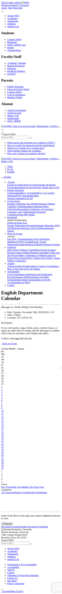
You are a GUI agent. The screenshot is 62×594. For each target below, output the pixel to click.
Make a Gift (13, 115)
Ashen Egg (21, 223)
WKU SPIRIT (14, 121)
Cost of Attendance (16, 94)
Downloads (7, 524)
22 (2, 443)
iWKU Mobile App (16, 45)
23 (2, 446)
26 (2, 454)
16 (2, 427)
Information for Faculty (25, 187)
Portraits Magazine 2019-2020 (26, 228)
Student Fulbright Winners (38, 244)
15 (2, 424)
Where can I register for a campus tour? (26, 148)
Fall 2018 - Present (16, 239)
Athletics (11, 24)
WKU (10, 166)
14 (2, 422)
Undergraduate (14, 193)
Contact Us (12, 578)
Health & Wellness (16, 71)
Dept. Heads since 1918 (47, 187)
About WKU (13, 15)
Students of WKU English (19, 242)
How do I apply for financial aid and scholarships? (31, 145)
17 (2, 430)
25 (2, 452)
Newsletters (20, 244)
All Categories (8, 492)
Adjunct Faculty (29, 185)
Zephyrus (11, 223)
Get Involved (13, 201)
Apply (4, 8)
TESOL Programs (22, 195)
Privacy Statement (15, 583)
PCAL (10, 169)
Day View (6, 487)
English (10, 172)
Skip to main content (11, 2)
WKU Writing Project (37, 258)
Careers (10, 572)
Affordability (13, 271)
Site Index (12, 581)
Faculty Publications (16, 225)
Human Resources (16, 66)
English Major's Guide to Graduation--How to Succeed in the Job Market (33, 267)
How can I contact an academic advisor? (26, 153)
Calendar (55, 244)
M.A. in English (29, 193)
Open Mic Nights (26, 214)
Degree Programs (15, 190)
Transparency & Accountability (22, 564)
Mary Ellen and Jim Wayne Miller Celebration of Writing (33, 254)
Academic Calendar (16, 63)
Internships (27, 206)
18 (2, 433)
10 (2, 411)
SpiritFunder (13, 118)
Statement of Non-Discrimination (23, 575)
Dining (10, 47)
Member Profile (14, 97)
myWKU (11, 74)
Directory (11, 68)
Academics (12, 18)
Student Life (13, 26)
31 (2, 468)
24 (2, 449)
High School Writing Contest (21, 250)
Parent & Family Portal (18, 89)
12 (2, 416)
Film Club (17, 206)
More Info (17, 8)
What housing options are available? (24, 151)
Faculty (11, 182)
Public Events (21, 492)
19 (2, 435)
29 (2, 462)
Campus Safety (14, 39)
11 (2, 414)
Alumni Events (14, 113)
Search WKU (8, 134)
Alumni (10, 263)
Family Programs (15, 86)
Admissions (12, 21)
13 (2, 419)
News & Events (15, 233)
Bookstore (12, 42)
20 (2, 438)
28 (2, 460)
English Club (13, 204)
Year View (39, 487)
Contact (11, 285)
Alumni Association (16, 110)
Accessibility (13, 567)
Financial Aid (20, 277)
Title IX (11, 570)
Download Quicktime (37, 526)
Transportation (14, 50)
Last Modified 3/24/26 (12, 591)
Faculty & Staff (14, 185)
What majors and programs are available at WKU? (31, 142)
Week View (16, 487)
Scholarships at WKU (20, 282)
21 (2, 441)
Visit (10, 8)
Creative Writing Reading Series (29, 252)
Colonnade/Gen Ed (23, 198)
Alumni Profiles (15, 266)
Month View (28, 487)
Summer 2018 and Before (37, 239)
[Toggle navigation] (2, 177)
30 (2, 465)
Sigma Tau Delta (28, 204)
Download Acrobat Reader (14, 526)
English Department (37, 492)
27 (2, 457)
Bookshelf (12, 217)
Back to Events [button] (9, 343)
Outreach (11, 247)
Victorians (31, 225)
